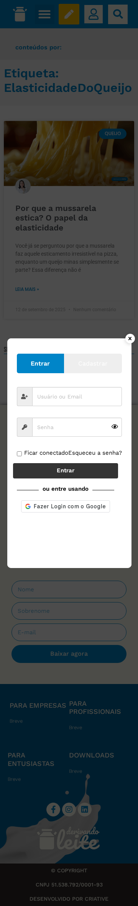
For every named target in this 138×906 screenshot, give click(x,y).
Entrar (65, 470)
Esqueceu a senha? (95, 452)
